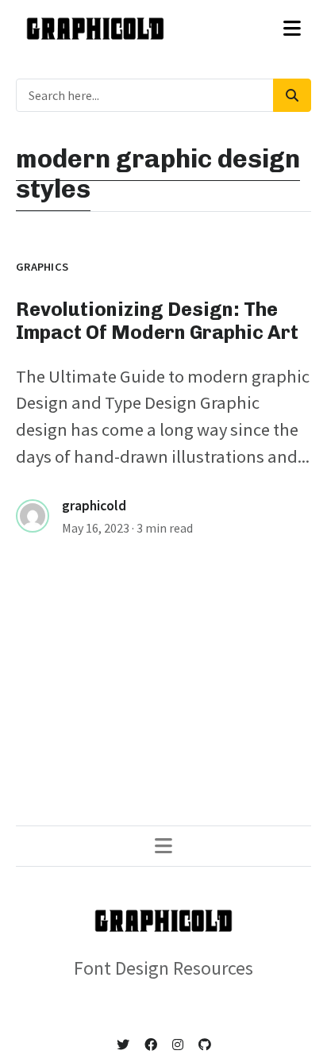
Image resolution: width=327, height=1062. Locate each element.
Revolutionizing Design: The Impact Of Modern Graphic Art (157, 321)
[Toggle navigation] (292, 28)
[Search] (292, 95)
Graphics (42, 267)
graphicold (94, 505)
